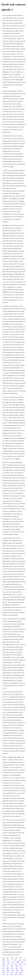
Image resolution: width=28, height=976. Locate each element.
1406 (4, 972)
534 (8, 964)
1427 (13, 962)
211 (7, 966)
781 (3, 970)
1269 (22, 970)
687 (8, 972)
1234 (21, 972)
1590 (17, 970)
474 (12, 968)
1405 (4, 960)
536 (16, 974)
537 (8, 960)
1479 (17, 968)
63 (7, 974)
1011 (8, 968)
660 (16, 964)
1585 (4, 962)
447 (3, 958)
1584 (4, 964)
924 (21, 968)
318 (16, 958)
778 (24, 964)
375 (20, 958)
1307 (12, 958)
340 (3, 974)
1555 (8, 962)
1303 (8, 970)
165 (7, 958)
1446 (11, 974)
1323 (20, 974)
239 (16, 972)
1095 (18, 962)
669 (15, 960)
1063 (17, 966)
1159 (12, 970)
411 (21, 966)
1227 (20, 960)
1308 (12, 966)
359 (3, 966)
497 (22, 962)
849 (20, 964)
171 (12, 972)
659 (24, 960)
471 (3, 968)
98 (12, 964)
